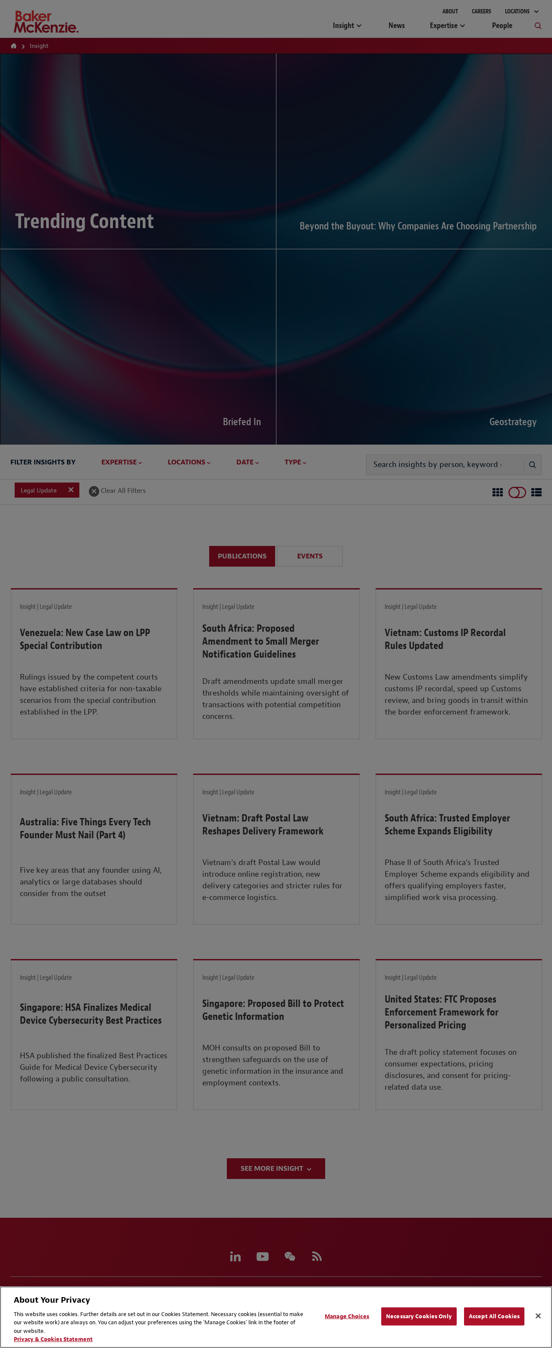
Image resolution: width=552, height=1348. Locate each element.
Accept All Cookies (494, 1316)
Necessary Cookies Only (419, 1316)
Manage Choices (347, 1316)
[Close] (538, 1316)
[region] (276, 1317)
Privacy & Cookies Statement (53, 1339)
